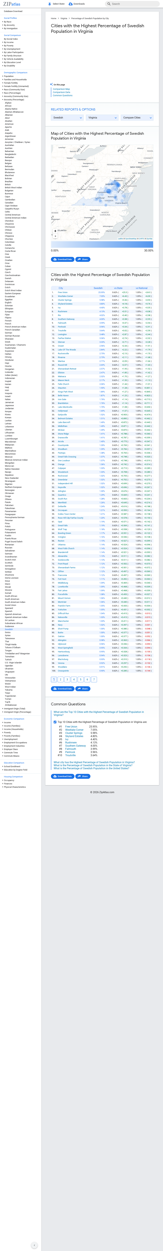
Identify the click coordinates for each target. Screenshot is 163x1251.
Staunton (62, 388)
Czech (8, 272)
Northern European (13, 487)
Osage (8, 496)
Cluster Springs (65, 300)
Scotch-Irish (10, 560)
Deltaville (62, 506)
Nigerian (8, 484)
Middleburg (63, 583)
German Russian (12, 336)
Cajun (7, 196)
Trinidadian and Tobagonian (17, 653)
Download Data (65, 259)
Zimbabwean (11, 705)
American (9, 124)
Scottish (8, 563)
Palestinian (10, 508)
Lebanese (9, 426)
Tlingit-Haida (10, 644)
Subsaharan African (14, 623)
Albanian (9, 115)
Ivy (59, 307)
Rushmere (62, 311)
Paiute (8, 502)
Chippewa (9, 236)
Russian (8, 547)
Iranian (8, 384)
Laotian (8, 420)
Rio (59, 315)
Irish (7, 390)
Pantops (61, 453)
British (8, 184)
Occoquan (62, 510)
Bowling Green (64, 533)
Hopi (7, 363)
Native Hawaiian (12, 469)
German (8, 333)
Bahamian (9, 151)
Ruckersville (63, 353)
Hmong (8, 357)
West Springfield (65, 648)
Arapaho (8, 133)
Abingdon (62, 640)
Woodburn (62, 449)
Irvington (62, 537)
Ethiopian (9, 308)
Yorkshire (62, 609)
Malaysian (9, 445)
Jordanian (9, 408)
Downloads (79, 4)
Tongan (8, 650)
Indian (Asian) (11, 375)
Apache (8, 127)
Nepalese (9, 475)
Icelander (9, 372)
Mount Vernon (64, 598)
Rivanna (61, 357)
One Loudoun (64, 460)
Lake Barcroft (64, 422)
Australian (9, 145)
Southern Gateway (66, 319)
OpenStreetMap (130, 239)
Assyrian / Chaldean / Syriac (17, 142)
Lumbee (8, 435)
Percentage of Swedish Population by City (90, 18)
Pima (7, 523)
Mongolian (9, 463)
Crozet (61, 346)
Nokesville (62, 617)
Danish (8, 278)
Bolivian (8, 178)
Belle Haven (63, 395)
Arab (7, 130)
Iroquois (8, 393)
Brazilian (9, 181)
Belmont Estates (65, 418)
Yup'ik (7, 702)
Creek (7, 257)
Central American (12, 215)
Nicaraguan (10, 481)
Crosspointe (63, 671)
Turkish (8, 659)
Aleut (7, 118)
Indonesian (10, 378)
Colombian (9, 242)
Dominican (10, 284)
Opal (60, 521)
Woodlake (62, 667)
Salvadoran (10, 550)
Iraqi (7, 387)
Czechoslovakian (12, 275)
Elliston (61, 372)
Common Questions (62, 95)
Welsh (8, 684)
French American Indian (15, 327)
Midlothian (62, 426)
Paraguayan (10, 514)
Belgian (8, 163)
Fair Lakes (62, 590)
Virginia (63, 18)
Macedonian (10, 442)
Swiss (8, 632)
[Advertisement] (76, 59)
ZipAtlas (149, 239)
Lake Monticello (65, 407)
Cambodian (10, 199)
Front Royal (63, 564)
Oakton (61, 636)
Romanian (9, 544)
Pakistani (9, 505)
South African (11, 596)
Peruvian (9, 520)
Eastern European (13, 293)
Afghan (8, 103)
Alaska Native (11, 109)
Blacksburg (63, 659)
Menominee (10, 454)
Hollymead (62, 411)
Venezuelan (10, 678)
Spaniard (9, 608)
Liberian (8, 429)
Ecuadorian (10, 296)
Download (146, 142)
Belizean (9, 166)
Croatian (8, 260)
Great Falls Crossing (67, 456)
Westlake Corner (65, 296)
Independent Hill (65, 483)
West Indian (10, 687)
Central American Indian (15, 218)
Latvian (8, 423)
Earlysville (62, 414)
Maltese (8, 448)
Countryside (63, 445)
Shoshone (9, 575)
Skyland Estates (65, 304)
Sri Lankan (9, 620)
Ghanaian (9, 339)
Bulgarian (9, 190)
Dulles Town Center (66, 514)
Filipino (8, 317)
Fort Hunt (62, 579)
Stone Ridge (63, 434)
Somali (8, 593)
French (8, 324)
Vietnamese (10, 681)
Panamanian (10, 511)
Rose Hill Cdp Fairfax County (70, 518)
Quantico (62, 495)
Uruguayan (9, 671)
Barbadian (9, 157)
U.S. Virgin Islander (13, 662)
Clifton (61, 571)
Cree (7, 254)
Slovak (8, 587)
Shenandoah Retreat (67, 369)
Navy (60, 625)
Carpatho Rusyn (12, 209)
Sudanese (9, 626)
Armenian (9, 139)
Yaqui (7, 693)
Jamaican (9, 402)
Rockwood (62, 476)
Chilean (8, 230)
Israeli (8, 396)
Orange (61, 464)
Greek (7, 342)
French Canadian (12, 330)
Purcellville (63, 594)
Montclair (62, 602)
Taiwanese (10, 638)
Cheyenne (9, 224)
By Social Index (11, 39)
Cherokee (9, 221)
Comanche (10, 248)
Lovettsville (63, 586)
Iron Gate (62, 399)
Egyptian (9, 299)
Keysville (62, 487)
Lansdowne (63, 655)
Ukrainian (9, 668)
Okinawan (9, 493)
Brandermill (63, 552)
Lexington (62, 334)
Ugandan (9, 665)
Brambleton (63, 403)
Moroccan (9, 466)
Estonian (9, 305)
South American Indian (15, 602)
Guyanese (9, 351)
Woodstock (63, 472)
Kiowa (8, 414)
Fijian (7, 314)
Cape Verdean (11, 205)
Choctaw (9, 239)
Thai (7, 641)
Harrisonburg (64, 651)
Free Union (62, 292)
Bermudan (9, 169)
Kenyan (8, 411)
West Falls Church (66, 548)
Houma (8, 366)
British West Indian (13, 187)
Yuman (8, 699)
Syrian (8, 635)
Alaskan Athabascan (14, 112)
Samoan (8, 553)
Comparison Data (61, 92)
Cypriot (8, 269)
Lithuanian (9, 432)
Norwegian (10, 490)
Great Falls (63, 525)
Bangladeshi (10, 154)
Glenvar (61, 342)
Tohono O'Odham (12, 647)
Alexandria (62, 556)
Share (85, 259)
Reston (61, 541)
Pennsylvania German (15, 517)
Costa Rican (10, 251)
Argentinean (10, 136)
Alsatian (8, 121)
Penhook (62, 327)
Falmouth (62, 323)
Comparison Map (61, 89)
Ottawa (8, 499)
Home (53, 18)
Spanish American (13, 614)
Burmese (9, 193)
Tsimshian (9, 656)
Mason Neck (63, 380)
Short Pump (63, 628)
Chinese (8, 233)
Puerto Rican (10, 538)
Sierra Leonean (11, 578)
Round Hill (62, 365)
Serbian (8, 572)
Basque (8, 160)
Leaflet (120, 239)
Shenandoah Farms (66, 567)
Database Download (13, 11)
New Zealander (12, 478)
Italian (8, 399)
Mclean (61, 430)
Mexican (9, 457)
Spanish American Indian (16, 617)
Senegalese (10, 569)
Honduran (9, 360)
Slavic (7, 584)
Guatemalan (10, 348)
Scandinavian (11, 557)
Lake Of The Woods (67, 349)
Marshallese (10, 451)
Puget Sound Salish (13, 541)
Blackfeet (9, 175)
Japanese (9, 405)
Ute (6, 675)
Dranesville (63, 437)
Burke (60, 632)
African (8, 106)
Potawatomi (10, 532)
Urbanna (61, 544)
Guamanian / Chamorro (15, 345)
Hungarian (9, 369)
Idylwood (62, 644)
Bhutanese (10, 172)
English (8, 302)
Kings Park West (65, 392)
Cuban (8, 266)
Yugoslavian (10, 696)
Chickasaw (10, 227)
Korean (8, 417)
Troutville (62, 330)
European (9, 311)
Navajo (8, 472)
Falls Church (63, 384)
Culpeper (62, 468)
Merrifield (62, 502)
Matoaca (62, 376)
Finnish (8, 320)
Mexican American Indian (16, 460)
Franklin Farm (64, 606)
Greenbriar (62, 479)
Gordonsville (63, 560)
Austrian (8, 148)
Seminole (9, 566)
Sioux (7, 581)
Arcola (61, 441)
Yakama (8, 690)
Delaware (9, 281)
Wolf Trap (62, 529)
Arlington (62, 491)
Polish (8, 526)
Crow (7, 263)
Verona (61, 663)
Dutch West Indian (13, 290)
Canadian (9, 202)
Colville (8, 245)
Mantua (61, 361)
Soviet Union (10, 605)
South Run (62, 499)
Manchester (63, 621)
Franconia (62, 575)
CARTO (141, 239)
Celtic (7, 212)
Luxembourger (11, 438)
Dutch (7, 287)
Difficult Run (63, 613)
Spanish (8, 611)
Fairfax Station (64, 338)
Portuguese (10, 529)
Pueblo (8, 535)
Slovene (8, 590)
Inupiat (8, 381)
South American (12, 599)
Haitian (8, 354)
